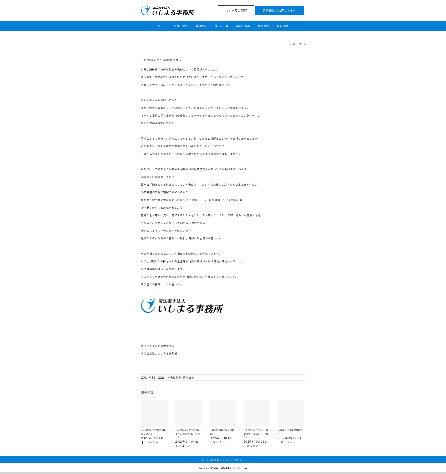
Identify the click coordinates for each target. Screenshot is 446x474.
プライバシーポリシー (232, 460)
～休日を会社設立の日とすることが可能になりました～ (187, 433)
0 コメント (152, 442)
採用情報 (214, 460)
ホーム (205, 460)
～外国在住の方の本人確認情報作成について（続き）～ (256, 433)
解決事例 (188, 377)
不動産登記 (175, 377)
